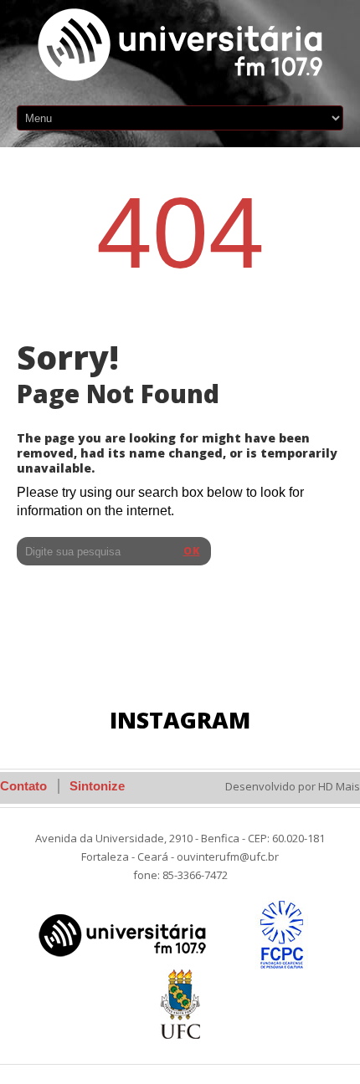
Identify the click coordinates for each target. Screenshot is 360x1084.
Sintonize (97, 786)
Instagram (180, 719)
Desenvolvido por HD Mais (292, 786)
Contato (23, 786)
